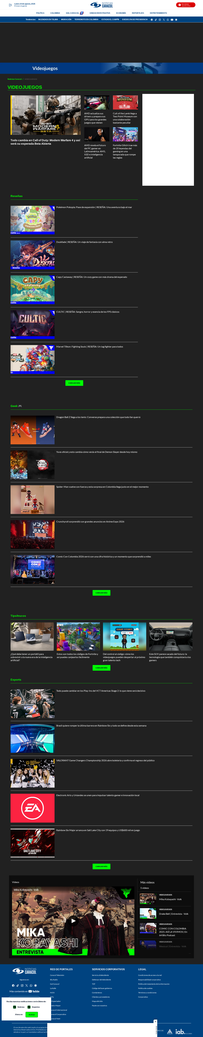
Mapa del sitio (97, 1001)
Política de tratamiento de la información (154, 984)
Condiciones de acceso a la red (150, 975)
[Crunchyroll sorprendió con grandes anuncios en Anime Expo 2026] (33, 534)
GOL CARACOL (72, 13)
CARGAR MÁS (74, 383)
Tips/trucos (18, 615)
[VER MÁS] (73, 392)
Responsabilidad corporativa (149, 980)
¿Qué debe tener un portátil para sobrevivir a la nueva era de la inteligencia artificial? (31, 657)
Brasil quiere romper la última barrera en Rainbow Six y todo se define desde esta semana (101, 725)
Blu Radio (54, 980)
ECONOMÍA (121, 13)
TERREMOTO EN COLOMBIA (86, 19)
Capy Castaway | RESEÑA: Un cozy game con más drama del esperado (91, 276)
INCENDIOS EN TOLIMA (48, 19)
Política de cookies (145, 988)
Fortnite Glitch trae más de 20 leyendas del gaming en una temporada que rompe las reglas (125, 151)
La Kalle (53, 988)
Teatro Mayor (55, 1006)
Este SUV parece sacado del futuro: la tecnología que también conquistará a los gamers (170, 657)
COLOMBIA (55, 13)
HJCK (52, 992)
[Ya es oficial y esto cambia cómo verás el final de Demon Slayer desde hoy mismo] (33, 464)
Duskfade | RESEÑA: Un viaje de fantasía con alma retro (84, 241)
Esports (16, 679)
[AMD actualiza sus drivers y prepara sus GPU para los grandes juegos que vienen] (96, 102)
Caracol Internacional (58, 1010)
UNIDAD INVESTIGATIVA (100, 13)
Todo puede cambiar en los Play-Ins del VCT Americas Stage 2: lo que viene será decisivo (100, 690)
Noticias (21, 1007)
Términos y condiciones (147, 992)
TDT (93, 984)
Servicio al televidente (100, 975)
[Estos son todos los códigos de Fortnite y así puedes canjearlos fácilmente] (78, 636)
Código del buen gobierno (102, 988)
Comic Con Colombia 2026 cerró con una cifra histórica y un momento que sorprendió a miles (103, 556)
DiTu (52, 997)
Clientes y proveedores (101, 997)
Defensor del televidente (101, 980)
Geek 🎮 (16, 406)
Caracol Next (55, 1019)
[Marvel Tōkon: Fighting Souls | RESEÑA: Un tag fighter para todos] (33, 359)
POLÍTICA (40, 13)
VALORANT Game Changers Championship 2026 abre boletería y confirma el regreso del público (105, 760)
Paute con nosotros (99, 1006)
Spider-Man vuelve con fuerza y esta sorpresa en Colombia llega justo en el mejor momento (102, 486)
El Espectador (55, 1001)
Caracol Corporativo (58, 1014)
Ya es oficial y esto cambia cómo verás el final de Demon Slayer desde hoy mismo (96, 451)
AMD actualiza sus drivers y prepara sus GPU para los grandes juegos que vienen (95, 118)
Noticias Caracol (15, 79)
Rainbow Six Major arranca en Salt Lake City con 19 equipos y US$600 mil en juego (98, 830)
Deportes (36, 1007)
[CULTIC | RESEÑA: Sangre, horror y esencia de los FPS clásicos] (33, 324)
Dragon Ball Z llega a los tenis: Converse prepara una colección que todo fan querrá (98, 417)
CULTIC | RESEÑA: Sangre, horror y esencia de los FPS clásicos (87, 311)
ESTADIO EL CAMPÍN (110, 19)
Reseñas (17, 196)
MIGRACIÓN (66, 19)
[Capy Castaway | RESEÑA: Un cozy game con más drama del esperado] (33, 289)
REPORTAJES (138, 13)
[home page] (101, 5)
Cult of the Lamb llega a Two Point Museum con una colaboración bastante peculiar (125, 118)
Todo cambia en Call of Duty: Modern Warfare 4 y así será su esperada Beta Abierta (45, 141)
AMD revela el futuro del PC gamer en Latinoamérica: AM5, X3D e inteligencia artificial (95, 151)
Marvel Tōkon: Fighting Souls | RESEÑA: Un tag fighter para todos (89, 346)
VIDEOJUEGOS (165, 895)
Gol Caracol (54, 984)
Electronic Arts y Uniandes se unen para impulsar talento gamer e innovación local (97, 795)
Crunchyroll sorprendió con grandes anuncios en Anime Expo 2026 (90, 521)
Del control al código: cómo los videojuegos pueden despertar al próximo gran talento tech (124, 657)
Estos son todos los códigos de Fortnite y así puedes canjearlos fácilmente (77, 655)
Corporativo (143, 997)
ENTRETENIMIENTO (158, 13)
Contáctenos (97, 992)
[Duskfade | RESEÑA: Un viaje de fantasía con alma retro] (33, 254)
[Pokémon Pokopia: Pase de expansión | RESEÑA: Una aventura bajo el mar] (33, 220)
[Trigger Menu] (10, 5)
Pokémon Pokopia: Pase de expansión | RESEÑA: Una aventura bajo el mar (94, 207)
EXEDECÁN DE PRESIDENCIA (135, 19)
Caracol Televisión (57, 975)
